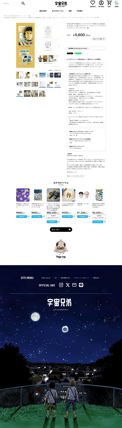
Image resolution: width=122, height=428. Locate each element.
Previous (18, 45)
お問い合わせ (45, 278)
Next (59, 45)
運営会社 (96, 278)
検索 (23, 3)
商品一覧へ (56, 229)
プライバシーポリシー (81, 278)
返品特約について (72, 172)
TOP (4, 15)
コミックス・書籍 (25, 15)
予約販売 (80, 11)
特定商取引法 (65, 278)
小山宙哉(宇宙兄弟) (13, 15)
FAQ (56, 278)
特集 (70, 11)
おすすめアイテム (58, 11)
